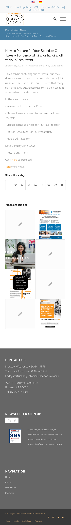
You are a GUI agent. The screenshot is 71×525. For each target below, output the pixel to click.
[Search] (53, 19)
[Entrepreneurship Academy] (50, 254)
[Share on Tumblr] (42, 185)
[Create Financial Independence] (20, 225)
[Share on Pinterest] (29, 185)
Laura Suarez (57, 65)
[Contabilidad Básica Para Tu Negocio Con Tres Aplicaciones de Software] (50, 313)
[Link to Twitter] (58, 517)
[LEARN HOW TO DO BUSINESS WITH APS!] (50, 224)
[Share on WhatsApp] (22, 185)
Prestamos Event (36, 65)
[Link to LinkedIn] (63, 517)
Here (14, 159)
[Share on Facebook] (8, 185)
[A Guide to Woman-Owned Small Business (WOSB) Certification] (20, 254)
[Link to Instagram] (53, 517)
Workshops (10, 487)
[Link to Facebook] (48, 517)
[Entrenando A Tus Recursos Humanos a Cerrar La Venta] (20, 284)
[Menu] (61, 19)
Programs (9, 493)
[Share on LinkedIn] (35, 185)
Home (8, 477)
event (14, 166)
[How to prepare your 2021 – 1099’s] (50, 284)
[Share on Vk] (49, 185)
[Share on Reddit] (55, 185)
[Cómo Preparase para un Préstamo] (20, 314)
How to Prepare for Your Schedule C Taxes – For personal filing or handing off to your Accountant (34, 55)
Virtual (21, 166)
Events (8, 482)
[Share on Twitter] (15, 185)
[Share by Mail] (62, 185)
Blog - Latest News (15, 30)
